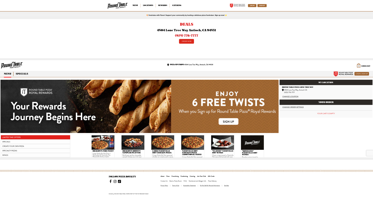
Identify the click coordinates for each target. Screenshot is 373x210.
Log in (252, 6)
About (162, 176)
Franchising (175, 176)
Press (168, 176)
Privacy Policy (164, 186)
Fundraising (184, 176)
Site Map (226, 186)
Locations (148, 5)
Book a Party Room (176, 181)
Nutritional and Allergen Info (197, 181)
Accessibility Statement (189, 186)
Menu (135, 5)
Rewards (162, 5)
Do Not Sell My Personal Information (210, 186)
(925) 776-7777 (186, 35)
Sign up (262, 6)
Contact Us (164, 181)
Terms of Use (175, 186)
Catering (176, 5)
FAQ (185, 181)
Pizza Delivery (212, 181)
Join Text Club (201, 176)
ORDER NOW (186, 41)
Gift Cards (211, 176)
